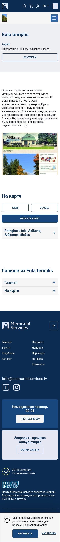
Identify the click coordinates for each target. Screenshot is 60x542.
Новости (37, 347)
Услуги (6, 347)
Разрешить (25, 533)
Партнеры (38, 353)
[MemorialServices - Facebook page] (6, 387)
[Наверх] (54, 326)
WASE (15, 207)
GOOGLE (44, 207)
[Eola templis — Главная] (5, 18)
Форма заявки (30, 450)
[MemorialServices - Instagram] (17, 387)
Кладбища (8, 353)
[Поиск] (24, 6)
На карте (12, 291)
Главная (11, 282)
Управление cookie (23, 473)
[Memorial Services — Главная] (5, 6)
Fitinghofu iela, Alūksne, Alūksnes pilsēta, (23, 233)
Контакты (30, 57)
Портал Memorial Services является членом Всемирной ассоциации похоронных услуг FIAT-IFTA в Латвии (28, 495)
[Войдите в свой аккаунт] (38, 6)
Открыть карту (30, 218)
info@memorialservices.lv (24, 378)
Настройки (49, 533)
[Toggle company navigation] (54, 18)
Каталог (7, 358)
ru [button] (45, 6)
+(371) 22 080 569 (30, 419)
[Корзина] (31, 6)
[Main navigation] (55, 6)
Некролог (38, 342)
